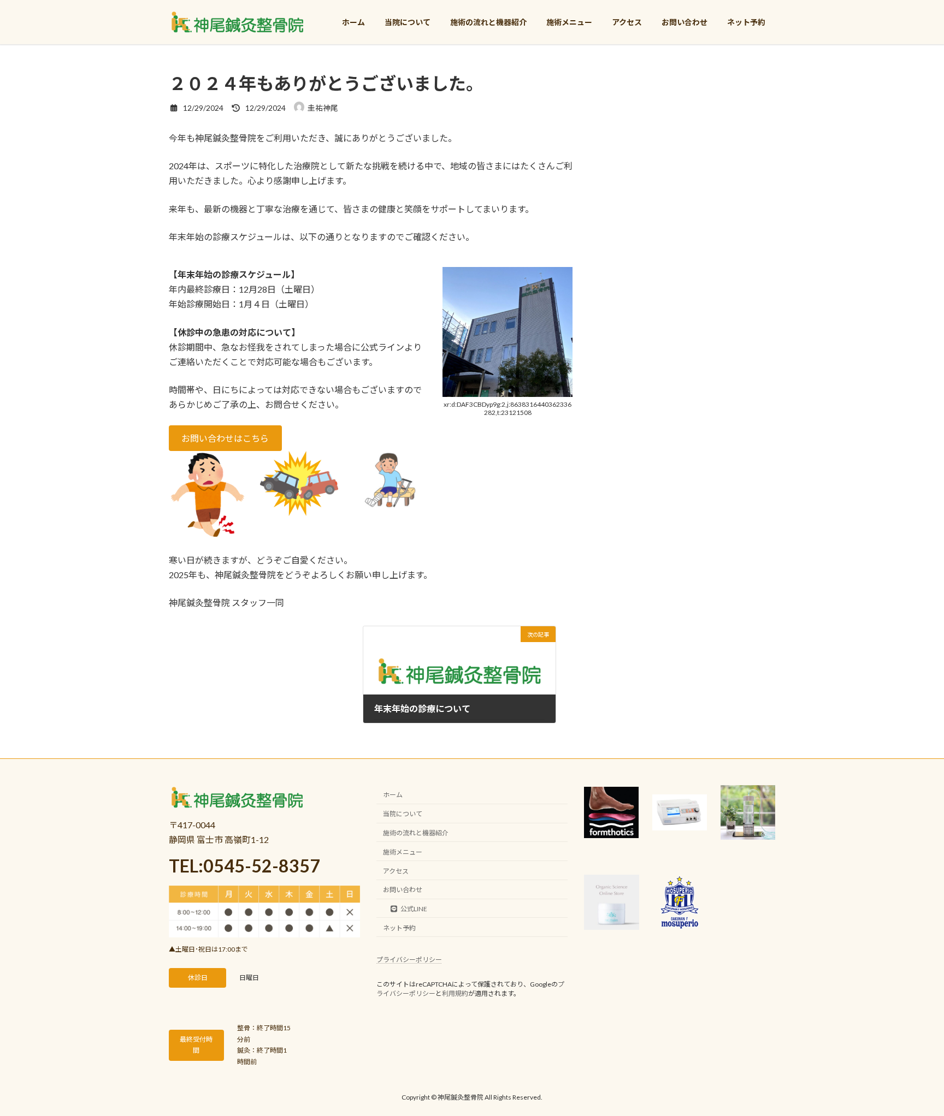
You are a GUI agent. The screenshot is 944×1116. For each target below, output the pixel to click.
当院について (402, 814)
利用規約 (455, 993)
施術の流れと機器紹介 (416, 833)
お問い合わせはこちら (225, 438)
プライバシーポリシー (409, 959)
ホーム (393, 795)
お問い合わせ (402, 890)
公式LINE (413, 909)
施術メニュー (402, 852)
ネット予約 (399, 928)
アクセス (396, 870)
